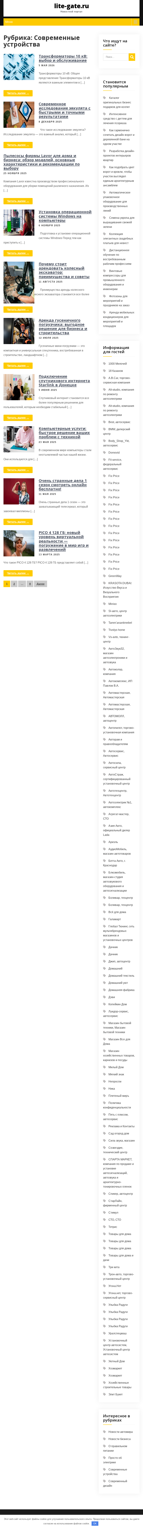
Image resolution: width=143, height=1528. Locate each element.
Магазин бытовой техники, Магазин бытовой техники (117, 1028)
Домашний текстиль (121, 975)
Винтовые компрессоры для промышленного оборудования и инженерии (114, 280)
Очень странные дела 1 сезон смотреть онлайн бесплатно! (63, 484)
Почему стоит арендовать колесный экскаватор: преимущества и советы (64, 270)
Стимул (113, 1212)
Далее (40, 583)
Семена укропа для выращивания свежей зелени (118, 222)
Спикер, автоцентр (120, 1193)
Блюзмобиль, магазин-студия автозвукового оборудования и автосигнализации (115, 881)
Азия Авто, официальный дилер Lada (116, 830)
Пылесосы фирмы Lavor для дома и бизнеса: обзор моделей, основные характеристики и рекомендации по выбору (41, 162)
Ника (111, 1088)
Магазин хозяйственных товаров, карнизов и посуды (119, 1056)
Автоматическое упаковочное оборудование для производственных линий (116, 201)
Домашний (115, 968)
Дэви (111, 997)
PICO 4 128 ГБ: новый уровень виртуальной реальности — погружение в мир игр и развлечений (64, 541)
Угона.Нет (114, 1285)
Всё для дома (117, 912)
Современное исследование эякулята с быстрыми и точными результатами (65, 110)
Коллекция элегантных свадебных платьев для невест (118, 239)
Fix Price (113, 475)
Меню (9, 21)
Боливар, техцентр (120, 897)
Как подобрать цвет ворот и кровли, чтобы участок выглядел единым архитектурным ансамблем (118, 176)
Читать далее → (18, 93)
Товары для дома (119, 1234)
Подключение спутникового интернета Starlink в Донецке (64, 380)
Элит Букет (115, 1394)
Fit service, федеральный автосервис (112, 464)
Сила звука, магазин (121, 1140)
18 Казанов (115, 370)
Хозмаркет (115, 1368)
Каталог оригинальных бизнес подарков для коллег (117, 102)
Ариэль (113, 842)
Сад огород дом (118, 1133)
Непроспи (114, 1081)
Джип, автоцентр (119, 961)
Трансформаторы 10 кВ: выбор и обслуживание (63, 58)
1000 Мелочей (117, 363)
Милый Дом (116, 1067)
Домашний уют (118, 982)
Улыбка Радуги (118, 1304)
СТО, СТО (114, 1219)
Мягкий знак (116, 1074)
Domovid (114, 452)
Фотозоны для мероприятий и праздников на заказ (116, 301)
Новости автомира (120, 1431)
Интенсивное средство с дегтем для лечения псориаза (117, 119)
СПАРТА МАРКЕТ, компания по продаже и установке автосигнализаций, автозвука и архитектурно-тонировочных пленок (118, 1173)
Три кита (113, 1267)
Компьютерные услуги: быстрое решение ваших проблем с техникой (64, 432)
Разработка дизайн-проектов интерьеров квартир (119, 156)
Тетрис (112, 1226)
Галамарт (114, 919)
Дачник (113, 947)
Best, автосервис (119, 422)
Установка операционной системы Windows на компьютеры (65, 216)
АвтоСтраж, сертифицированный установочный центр (116, 779)
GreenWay (115, 576)
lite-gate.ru (71, 6)
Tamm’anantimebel (120, 622)
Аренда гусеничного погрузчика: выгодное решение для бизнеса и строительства (63, 326)
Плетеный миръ (118, 1095)
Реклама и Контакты (121, 1126)
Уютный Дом (116, 1361)
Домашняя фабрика (121, 990)
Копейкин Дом (117, 1004)
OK (95, 1523)
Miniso (112, 603)
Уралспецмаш (117, 1333)
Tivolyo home (116, 629)
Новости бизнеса (119, 1439)
